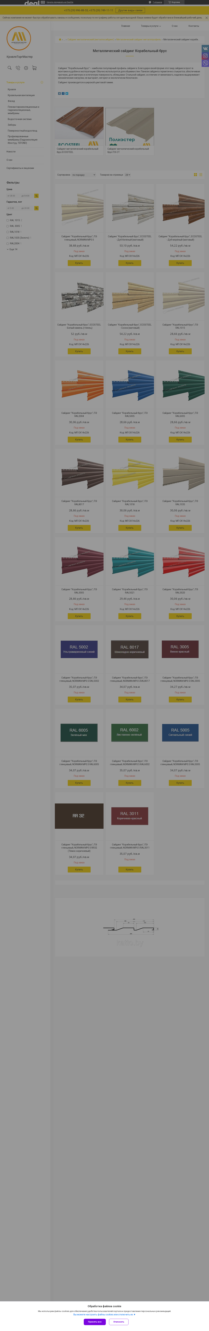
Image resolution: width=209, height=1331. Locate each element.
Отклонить (118, 1322)
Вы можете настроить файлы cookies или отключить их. (103, 1314)
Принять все (95, 1322)
